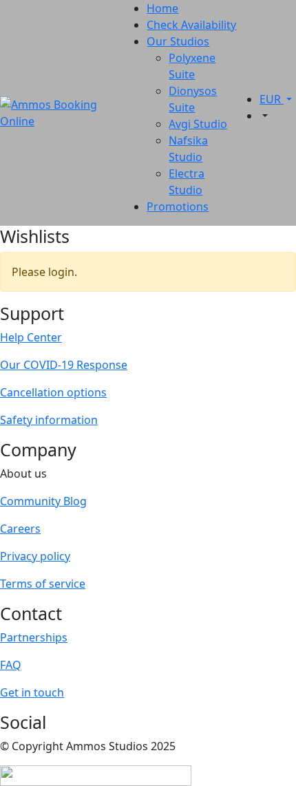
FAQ (10, 664)
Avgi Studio (198, 123)
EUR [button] (272, 99)
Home (162, 8)
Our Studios (178, 41)
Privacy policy (35, 556)
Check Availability (191, 24)
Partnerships (33, 637)
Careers (20, 528)
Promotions (178, 206)
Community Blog (43, 501)
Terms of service (42, 583)
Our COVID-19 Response (63, 364)
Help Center (31, 337)
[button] (264, 115)
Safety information (49, 419)
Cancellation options (53, 392)
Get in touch (32, 692)
